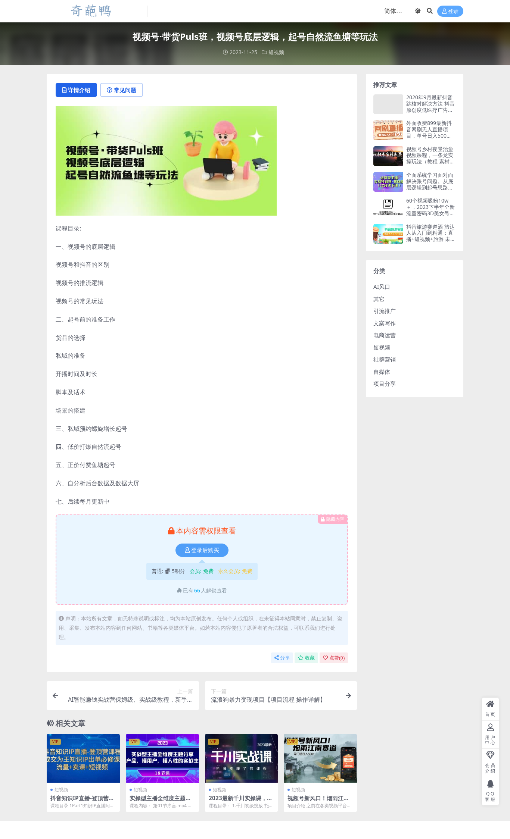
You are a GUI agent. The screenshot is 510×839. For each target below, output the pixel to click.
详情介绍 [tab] (79, 90)
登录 (453, 11)
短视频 (276, 52)
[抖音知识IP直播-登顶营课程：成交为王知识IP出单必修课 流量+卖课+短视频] (83, 758)
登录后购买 (205, 550)
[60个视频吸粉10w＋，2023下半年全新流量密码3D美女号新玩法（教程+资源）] (388, 207)
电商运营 (384, 335)
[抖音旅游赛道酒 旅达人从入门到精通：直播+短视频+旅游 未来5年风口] (388, 234)
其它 (379, 299)
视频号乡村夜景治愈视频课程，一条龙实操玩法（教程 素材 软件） (429, 158)
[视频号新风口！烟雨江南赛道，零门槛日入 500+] (320, 758)
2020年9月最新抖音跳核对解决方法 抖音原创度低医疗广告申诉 (430, 106)
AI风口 (381, 286)
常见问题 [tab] (125, 90)
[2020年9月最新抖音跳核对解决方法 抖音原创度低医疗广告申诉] (388, 104)
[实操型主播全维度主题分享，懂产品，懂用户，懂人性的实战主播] (162, 758)
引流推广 (384, 310)
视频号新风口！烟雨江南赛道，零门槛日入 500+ (318, 801)
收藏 (310, 658)
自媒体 (381, 371)
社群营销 (384, 359)
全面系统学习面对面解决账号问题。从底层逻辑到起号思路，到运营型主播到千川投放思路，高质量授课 (429, 190)
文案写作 (384, 323)
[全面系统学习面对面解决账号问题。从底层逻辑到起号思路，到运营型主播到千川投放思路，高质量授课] (388, 182)
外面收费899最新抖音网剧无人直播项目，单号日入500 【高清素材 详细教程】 (429, 135)
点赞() (337, 658)
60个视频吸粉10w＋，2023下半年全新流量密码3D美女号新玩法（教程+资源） (430, 210)
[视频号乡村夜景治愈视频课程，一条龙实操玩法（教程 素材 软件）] (388, 156)
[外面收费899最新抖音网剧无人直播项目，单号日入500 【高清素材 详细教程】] (388, 130)
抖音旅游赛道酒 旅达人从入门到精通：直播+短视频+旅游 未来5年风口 (430, 236)
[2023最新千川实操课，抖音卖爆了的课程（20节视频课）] (241, 758)
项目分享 (384, 383)
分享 (285, 658)
